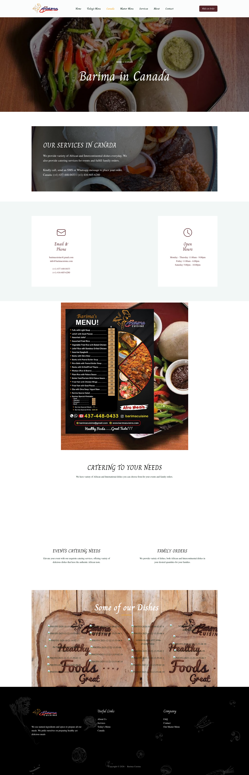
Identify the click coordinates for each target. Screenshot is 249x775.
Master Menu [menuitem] (127, 9)
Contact (166, 722)
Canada (101, 730)
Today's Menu (104, 726)
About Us (102, 719)
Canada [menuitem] (110, 9)
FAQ (165, 719)
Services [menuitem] (143, 9)
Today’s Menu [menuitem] (94, 9)
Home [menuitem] (78, 9)
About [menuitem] (157, 9)
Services (101, 722)
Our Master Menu (171, 726)
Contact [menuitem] (169, 9)
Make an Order (208, 8)
